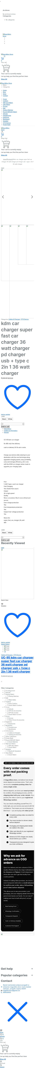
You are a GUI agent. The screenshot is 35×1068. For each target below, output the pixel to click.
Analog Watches (8, 110)
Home (5, 90)
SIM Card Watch (8, 102)
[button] (32, 196)
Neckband (6, 119)
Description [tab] (7, 429)
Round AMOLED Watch (10, 112)
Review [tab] (6, 432)
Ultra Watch (6, 104)
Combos (5, 101)
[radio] (4, 419)
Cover (5, 99)
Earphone (6, 117)
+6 (5, 651)
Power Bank (6, 124)
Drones (5, 106)
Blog (4, 92)
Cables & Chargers (14, 319)
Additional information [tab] (10, 430)
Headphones (7, 115)
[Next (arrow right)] (31, 534)
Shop (4, 94)
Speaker (5, 121)
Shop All (4, 79)
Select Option (5, 644)
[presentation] (1, 681)
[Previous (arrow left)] (3, 534)
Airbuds (5, 114)
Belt (4, 108)
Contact (5, 95)
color (3, 416)
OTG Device (7, 123)
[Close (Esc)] (29, 2)
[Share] (25, 2)
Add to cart (5, 426)
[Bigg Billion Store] (7, 35)
